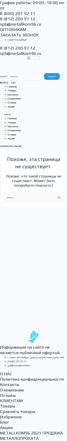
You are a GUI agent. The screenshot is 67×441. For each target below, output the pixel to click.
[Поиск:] (33, 197)
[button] (33, 114)
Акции (11, 106)
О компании (14, 98)
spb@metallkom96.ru (20, 24)
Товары (12, 90)
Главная (12, 86)
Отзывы (12, 102)
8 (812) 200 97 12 (17, 18)
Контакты (13, 94)
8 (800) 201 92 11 (17, 13)
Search (4, 76)
